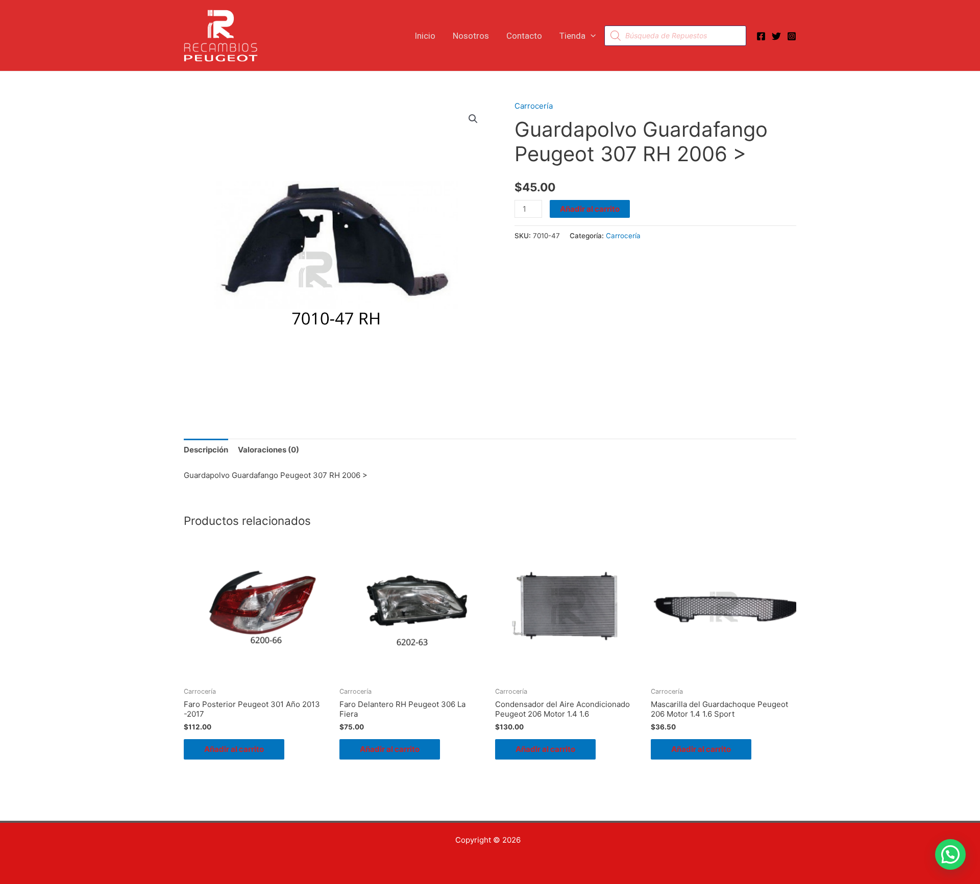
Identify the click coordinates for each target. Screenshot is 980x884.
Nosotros (471, 36)
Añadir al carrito (590, 209)
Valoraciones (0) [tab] (268, 449)
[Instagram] (791, 36)
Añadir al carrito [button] (234, 749)
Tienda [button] (572, 36)
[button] (590, 36)
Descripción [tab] (206, 449)
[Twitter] (776, 36)
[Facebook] (761, 36)
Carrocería (533, 106)
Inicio (424, 36)
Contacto (524, 36)
